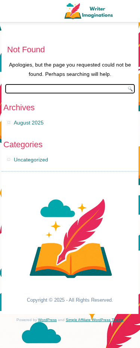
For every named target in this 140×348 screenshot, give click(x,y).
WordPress (47, 320)
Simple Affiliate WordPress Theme (95, 320)
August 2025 (29, 123)
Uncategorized (31, 160)
